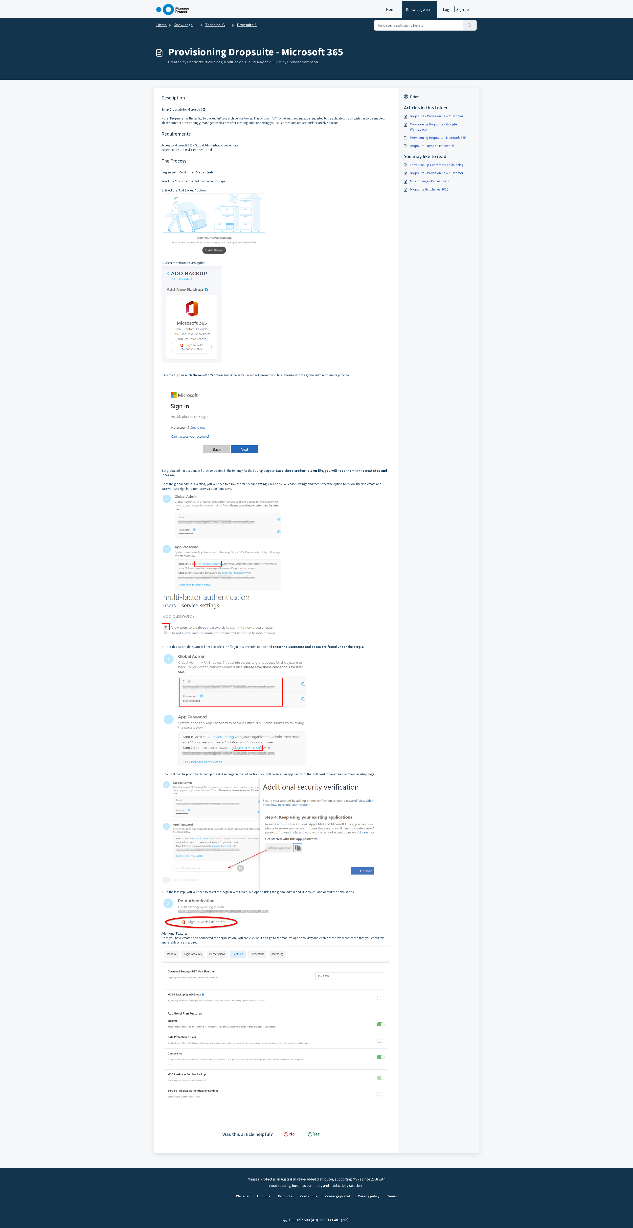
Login (447, 9)
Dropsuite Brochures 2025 (429, 189)
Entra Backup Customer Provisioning (437, 165)
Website (242, 1196)
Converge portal (337, 1196)
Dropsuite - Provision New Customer (436, 116)
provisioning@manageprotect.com (205, 123)
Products (285, 1196)
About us (263, 1196)
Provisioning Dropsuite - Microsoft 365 (438, 137)
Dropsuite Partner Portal (196, 150)
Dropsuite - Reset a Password (432, 145)
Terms (392, 1196)
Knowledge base (419, 9)
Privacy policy (368, 1196)
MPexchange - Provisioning (430, 181)
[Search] (470, 25)
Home (391, 9)
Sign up (462, 9)
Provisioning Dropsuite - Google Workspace (433, 127)
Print (414, 96)
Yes (316, 1134)
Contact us (308, 1196)
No (292, 1134)
